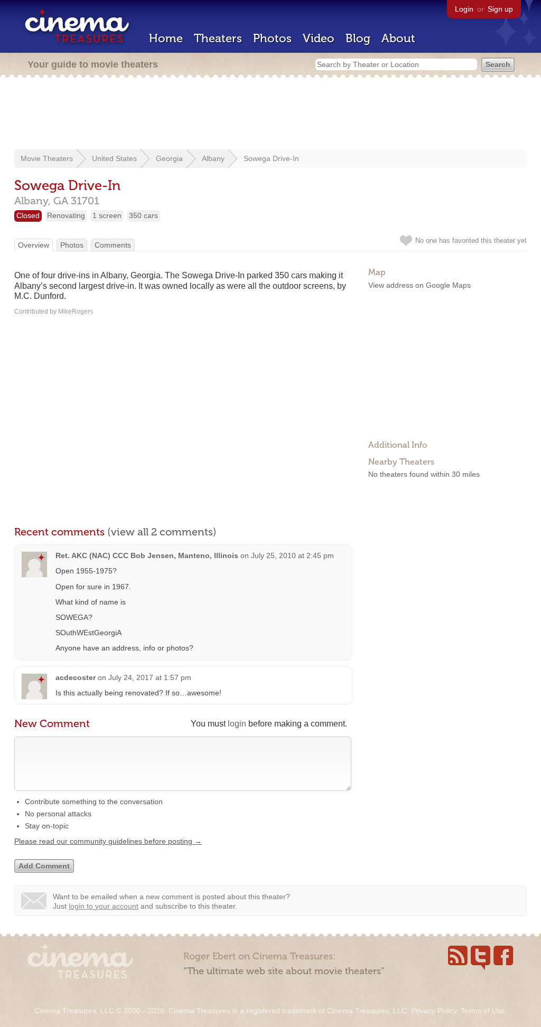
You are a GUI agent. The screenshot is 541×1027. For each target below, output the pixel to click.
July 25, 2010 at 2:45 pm (292, 555)
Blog (358, 38)
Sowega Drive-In (271, 158)
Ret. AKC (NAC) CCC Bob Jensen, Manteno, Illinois (146, 555)
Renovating (66, 215)
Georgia (169, 158)
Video (318, 38)
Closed (28, 215)
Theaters (218, 38)
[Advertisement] (270, 114)
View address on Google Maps (419, 285)
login (237, 723)
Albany (213, 158)
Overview (33, 245)
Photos (272, 38)
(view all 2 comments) (162, 531)
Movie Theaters (47, 158)
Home (166, 38)
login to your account (103, 906)
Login (464, 9)
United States (114, 158)
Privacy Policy (433, 1010)
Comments (113, 245)
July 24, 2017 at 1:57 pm (149, 677)
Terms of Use (483, 1010)
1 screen (107, 215)
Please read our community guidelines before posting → (108, 841)
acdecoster (75, 677)
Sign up (500, 9)
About (398, 38)
